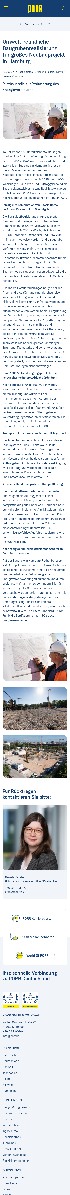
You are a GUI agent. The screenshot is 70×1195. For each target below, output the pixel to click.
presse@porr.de (14, 891)
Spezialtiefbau (12, 1137)
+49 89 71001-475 (16, 887)
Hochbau (8, 1119)
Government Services (17, 1113)
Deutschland (11, 1061)
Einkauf (7, 1189)
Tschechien (10, 1073)
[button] (6, 8)
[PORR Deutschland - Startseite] (35, 9)
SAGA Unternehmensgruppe (40, 193)
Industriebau (11, 1125)
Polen (6, 1079)
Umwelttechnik (12, 1149)
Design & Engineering (16, 1107)
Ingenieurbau (11, 1131)
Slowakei (8, 1085)
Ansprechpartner (14, 1177)
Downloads (10, 1183)
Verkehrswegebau (14, 1155)
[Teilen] (49, 24)
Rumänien (9, 1091)
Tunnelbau (9, 1143)
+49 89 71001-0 (13, 1031)
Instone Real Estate (43, 188)
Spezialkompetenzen (16, 1161)
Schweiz (8, 1067)
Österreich (9, 1055)
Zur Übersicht (33, 24)
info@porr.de (11, 1036)
